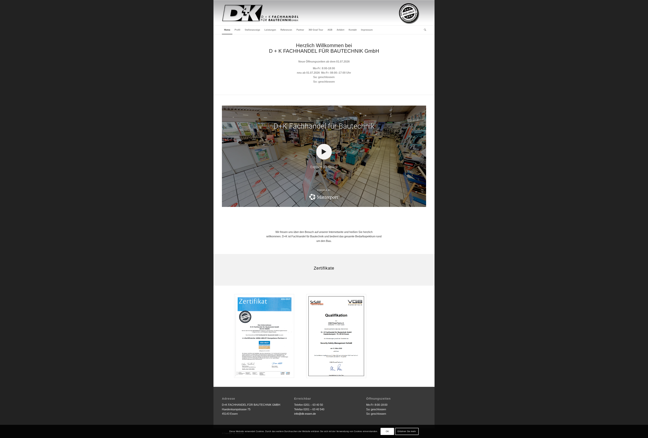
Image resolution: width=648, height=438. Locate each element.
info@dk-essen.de (305, 413)
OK (387, 431)
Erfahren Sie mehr (407, 431)
